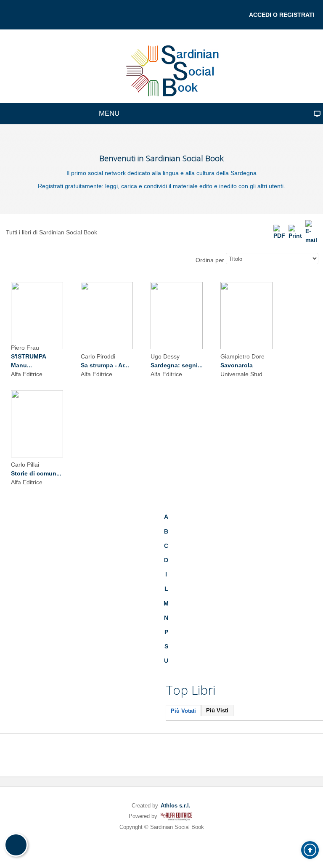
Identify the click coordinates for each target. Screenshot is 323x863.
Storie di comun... (36, 473)
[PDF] (279, 231)
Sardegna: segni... (177, 365)
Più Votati (183, 711)
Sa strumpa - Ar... (105, 365)
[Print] (295, 231)
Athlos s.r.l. (176, 806)
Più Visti (217, 710)
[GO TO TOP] (310, 850)
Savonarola (236, 365)
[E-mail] (311, 231)
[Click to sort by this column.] (195, 260)
